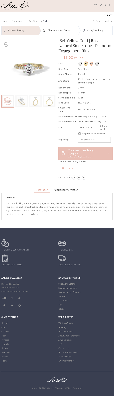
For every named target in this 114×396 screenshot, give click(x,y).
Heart (4, 361)
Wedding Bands (65, 323)
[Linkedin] (84, 178)
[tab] (42, 190)
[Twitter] (74, 178)
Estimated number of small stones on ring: (79, 121)
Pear (3, 336)
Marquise (5, 352)
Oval (3, 327)
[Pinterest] (79, 178)
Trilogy (61, 309)
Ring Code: (63, 103)
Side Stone (34, 21)
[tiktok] (101, 5)
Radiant (4, 348)
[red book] (95, 5)
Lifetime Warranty (66, 361)
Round (4, 323)
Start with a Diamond (67, 288)
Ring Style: (63, 69)
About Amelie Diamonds (69, 336)
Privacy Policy (64, 356)
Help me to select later (93, 133)
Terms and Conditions (67, 352)
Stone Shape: (65, 74)
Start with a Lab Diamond (69, 292)
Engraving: (63, 139)
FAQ (60, 344)
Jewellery (62, 327)
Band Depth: (64, 93)
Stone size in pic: (66, 98)
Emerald (5, 344)
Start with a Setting (66, 284)
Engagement (18, 21)
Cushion (4, 331)
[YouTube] (12, 306)
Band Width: (64, 88)
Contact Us (63, 348)
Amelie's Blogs (64, 340)
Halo (60, 305)
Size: (60, 127)
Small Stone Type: (64, 110)
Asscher (4, 356)
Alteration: (63, 81)
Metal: (61, 63)
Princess (5, 340)
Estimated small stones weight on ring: (78, 116)
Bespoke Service (65, 331)
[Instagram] (105, 5)
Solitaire (61, 296)
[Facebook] (109, 5)
